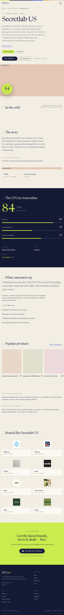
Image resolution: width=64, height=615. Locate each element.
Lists (35, 583)
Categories (37, 580)
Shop (35, 575)
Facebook (44, 58)
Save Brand (26, 58)
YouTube (36, 593)
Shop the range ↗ (56, 344)
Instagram (36, 58)
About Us (4, 593)
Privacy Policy (47, 610)
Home (3, 8)
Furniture (20, 51)
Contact (4, 596)
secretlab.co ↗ (7, 46)
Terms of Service (57, 610)
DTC (5, 3)
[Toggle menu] (60, 3)
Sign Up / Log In (6, 602)
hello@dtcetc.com (6, 582)
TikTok (36, 599)
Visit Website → (9, 58)
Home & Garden (12, 8)
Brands (36, 578)
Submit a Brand (6, 599)
